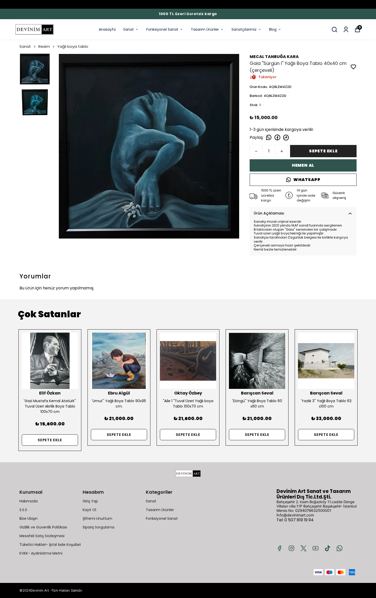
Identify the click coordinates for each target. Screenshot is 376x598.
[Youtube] (315, 548)
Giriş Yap (90, 501)
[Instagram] (291, 548)
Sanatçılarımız (244, 29)
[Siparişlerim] (346, 29)
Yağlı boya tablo (72, 46)
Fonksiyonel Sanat (162, 29)
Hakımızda (28, 501)
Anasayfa (107, 29)
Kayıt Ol (89, 509)
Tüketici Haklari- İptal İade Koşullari (50, 544)
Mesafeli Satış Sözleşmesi (41, 535)
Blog (273, 29)
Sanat (128, 29)
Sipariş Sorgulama (98, 527)
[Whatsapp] (339, 548)
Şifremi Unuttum (97, 518)
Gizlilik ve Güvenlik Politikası (43, 527)
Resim (44, 46)
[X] (303, 548)
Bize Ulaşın (28, 518)
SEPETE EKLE (323, 151)
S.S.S (23, 509)
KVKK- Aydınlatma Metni (40, 553)
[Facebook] (279, 548)
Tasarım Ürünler (205, 29)
